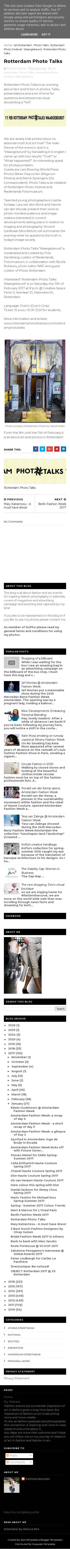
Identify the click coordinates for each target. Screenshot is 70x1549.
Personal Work (19, 1361)
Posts (13, 1455)
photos (37, 437)
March (16, 1094)
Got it (46, 34)
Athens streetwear (21, 1328)
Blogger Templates (50, 1539)
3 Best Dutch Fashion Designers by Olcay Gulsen (37, 1230)
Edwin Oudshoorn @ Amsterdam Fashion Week (35, 1109)
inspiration (15, 1347)
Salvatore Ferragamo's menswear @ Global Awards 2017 (37, 1252)
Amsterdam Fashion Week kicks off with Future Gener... (37, 1149)
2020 (12, 1039)
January (17, 1103)
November (19, 1057)
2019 (12, 1044)
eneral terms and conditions (27, 631)
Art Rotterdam (23, 45)
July (14, 1076)
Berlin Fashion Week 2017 (30, 1214)
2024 (12, 1034)
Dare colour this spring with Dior (35, 1185)
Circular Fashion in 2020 (37, 764)
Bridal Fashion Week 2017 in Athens (37, 1236)
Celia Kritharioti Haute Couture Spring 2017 (34, 1164)
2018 (12, 1048)
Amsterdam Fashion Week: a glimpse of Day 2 (38, 1133)
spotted (13, 1341)
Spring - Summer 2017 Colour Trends (38, 1205)
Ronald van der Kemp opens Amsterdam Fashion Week (40, 790)
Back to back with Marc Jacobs (34, 1241)
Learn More (29, 34)
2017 (12, 1053)
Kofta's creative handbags (39, 844)
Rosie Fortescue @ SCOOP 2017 (34, 1246)
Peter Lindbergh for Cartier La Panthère (33, 1260)
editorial (14, 1334)
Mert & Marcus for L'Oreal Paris (34, 1210)
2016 (12, 1281)
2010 (12, 1309)
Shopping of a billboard (36, 658)
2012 (12, 1300)
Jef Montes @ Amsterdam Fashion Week (39, 684)
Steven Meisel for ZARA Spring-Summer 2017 (34, 1156)
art (22, 437)
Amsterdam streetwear (24, 1354)
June (15, 1080)
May (14, 1085)
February (18, 1099)
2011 (11, 1305)
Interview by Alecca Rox (21, 1529)
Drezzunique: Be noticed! (30, 1266)
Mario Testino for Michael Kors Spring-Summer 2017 (33, 1199)
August (17, 1071)
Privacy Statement (17, 1378)
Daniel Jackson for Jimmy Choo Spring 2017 (34, 1191)
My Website (12, 1402)
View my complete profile (21, 1512)
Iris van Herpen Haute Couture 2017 (37, 1180)
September (20, 1066)
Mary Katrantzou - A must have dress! (38, 1224)
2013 (12, 1296)
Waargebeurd (33, 49)
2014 (12, 1291)
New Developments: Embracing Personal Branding (43, 713)
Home (8, 45)
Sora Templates (29, 1539)
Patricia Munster (37, 1479)
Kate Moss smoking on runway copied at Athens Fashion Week (43, 737)
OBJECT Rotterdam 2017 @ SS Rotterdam (33, 1272)
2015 (12, 1286)
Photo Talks (41, 45)
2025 (12, 1030)
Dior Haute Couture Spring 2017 (34, 1175)
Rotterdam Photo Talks (20, 488)
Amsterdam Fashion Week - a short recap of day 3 (37, 1125)
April (15, 1090)
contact (54, 619)
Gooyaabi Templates (43, 1544)
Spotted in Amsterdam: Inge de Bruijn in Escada (34, 1141)
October (18, 1062)
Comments (17, 1462)
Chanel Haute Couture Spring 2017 (36, 1171)
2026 (12, 1025)
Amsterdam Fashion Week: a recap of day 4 (36, 1117)
